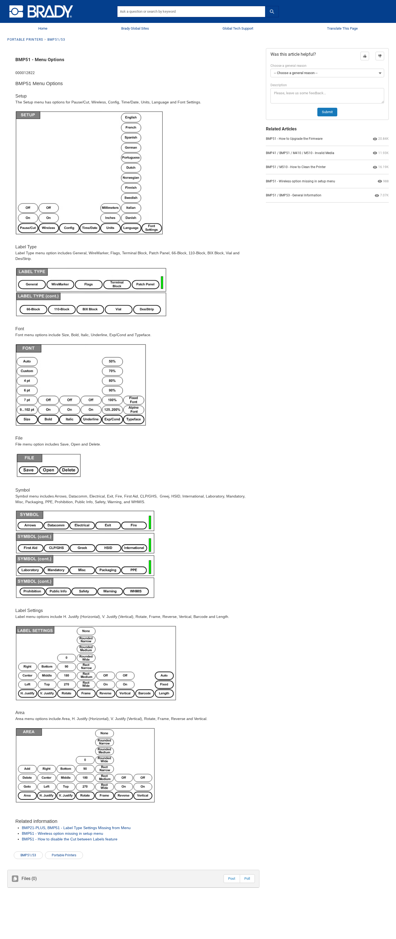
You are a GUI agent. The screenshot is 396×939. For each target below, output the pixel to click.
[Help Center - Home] (41, 11)
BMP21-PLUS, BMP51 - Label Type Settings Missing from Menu (76, 828)
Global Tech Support (238, 28)
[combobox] (191, 11)
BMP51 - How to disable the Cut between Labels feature (69, 839)
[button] (231, 879)
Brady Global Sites (135, 28)
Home (42, 28)
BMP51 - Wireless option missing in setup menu (62, 833)
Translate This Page (342, 28)
